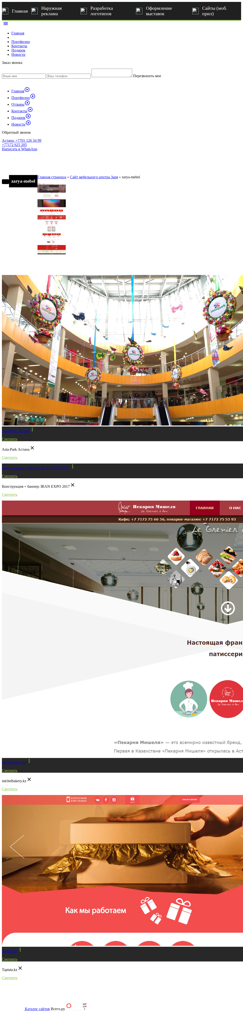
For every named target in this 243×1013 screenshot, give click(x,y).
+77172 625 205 (14, 145)
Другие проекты (23, 267)
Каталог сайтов (37, 1009)
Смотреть (9, 439)
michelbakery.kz (14, 762)
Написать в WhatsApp (19, 149)
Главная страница (51, 177)
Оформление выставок (159, 10)
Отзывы (20, 104)
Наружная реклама (51, 10)
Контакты (19, 46)
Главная (20, 11)
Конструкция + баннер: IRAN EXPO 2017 (36, 468)
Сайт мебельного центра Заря (94, 177)
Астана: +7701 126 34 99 (21, 140)
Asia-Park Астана (15, 431)
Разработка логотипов (101, 10)
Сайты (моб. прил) (214, 10)
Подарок (18, 50)
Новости (18, 54)
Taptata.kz (9, 951)
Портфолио (20, 42)
